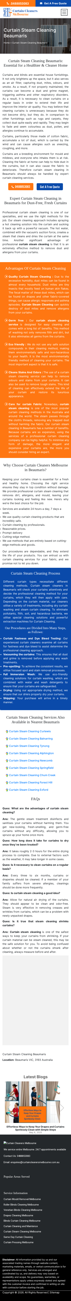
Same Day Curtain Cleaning (18, 1237)
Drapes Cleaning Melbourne (18, 1215)
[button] (62, 1108)
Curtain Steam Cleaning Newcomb (31, 760)
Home (7, 42)
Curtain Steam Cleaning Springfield (31, 767)
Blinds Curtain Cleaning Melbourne (22, 1220)
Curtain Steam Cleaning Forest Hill (30, 782)
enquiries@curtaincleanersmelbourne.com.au (35, 1162)
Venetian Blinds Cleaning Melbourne (23, 1209)
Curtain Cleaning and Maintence (21, 1226)
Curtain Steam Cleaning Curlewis (30, 731)
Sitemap (54, 1292)
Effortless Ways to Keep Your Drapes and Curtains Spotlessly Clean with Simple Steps (35, 1128)
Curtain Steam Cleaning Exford (28, 789)
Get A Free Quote (55, 3)
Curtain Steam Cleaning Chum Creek (32, 775)
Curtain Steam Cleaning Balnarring (31, 738)
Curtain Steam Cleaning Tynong (29, 746)
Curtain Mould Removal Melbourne (22, 1199)
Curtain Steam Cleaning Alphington (31, 753)
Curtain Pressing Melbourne (19, 1242)
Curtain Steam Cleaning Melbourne (22, 1231)
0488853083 (19, 3)
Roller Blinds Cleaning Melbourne (21, 1204)
